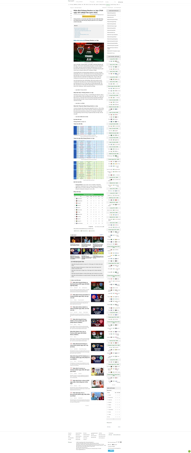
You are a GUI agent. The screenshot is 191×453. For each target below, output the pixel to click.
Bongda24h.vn (118, 448)
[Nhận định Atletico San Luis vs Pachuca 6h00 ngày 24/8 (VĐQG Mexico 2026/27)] (97, 335)
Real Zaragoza (109, 180)
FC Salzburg (118, 372)
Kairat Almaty (109, 366)
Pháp (94, 4)
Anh (82, 4)
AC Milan (118, 69)
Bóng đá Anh (78, 434)
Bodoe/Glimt (118, 349)
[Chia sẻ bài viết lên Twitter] (71, 13)
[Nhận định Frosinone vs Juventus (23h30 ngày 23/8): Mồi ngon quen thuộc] (97, 372)
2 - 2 (113, 284)
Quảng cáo (115, 444)
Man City (75, 398)
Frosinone (80, 373)
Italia (90, 4)
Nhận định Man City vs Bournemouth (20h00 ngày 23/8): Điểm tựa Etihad (80, 394)
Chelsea (109, 407)
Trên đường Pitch (100, 1)
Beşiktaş (109, 231)
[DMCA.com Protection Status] (111, 451)
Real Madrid (118, 126)
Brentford (109, 402)
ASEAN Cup (76, 4)
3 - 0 (113, 161)
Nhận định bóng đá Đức (111, 28)
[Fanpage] (117, 442)
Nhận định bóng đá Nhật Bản (112, 43)
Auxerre (118, 214)
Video (118, 4)
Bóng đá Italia (78, 439)
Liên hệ (110, 444)
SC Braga (109, 331)
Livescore (84, 439)
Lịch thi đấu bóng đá (117, 7)
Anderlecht (118, 366)
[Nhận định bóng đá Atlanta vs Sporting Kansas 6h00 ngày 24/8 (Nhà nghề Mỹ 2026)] (97, 286)
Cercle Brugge (118, 156)
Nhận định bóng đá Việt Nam (112, 19)
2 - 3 (113, 281)
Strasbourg (118, 190)
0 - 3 (113, 366)
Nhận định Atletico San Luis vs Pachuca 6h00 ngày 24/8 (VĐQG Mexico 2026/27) (78, 333)
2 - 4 (113, 287)
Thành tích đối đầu (78, 33)
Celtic (110, 347)
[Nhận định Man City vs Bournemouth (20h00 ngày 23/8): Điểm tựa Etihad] (97, 396)
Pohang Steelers (84, 230)
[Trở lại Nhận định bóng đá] (71, 20)
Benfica (110, 319)
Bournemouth (80, 398)
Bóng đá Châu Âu (78, 436)
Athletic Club (118, 179)
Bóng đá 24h (104, 7)
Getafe (110, 61)
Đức (92, 4)
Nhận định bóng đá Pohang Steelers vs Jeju (81, 28)
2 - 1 (113, 301)
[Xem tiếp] (114, 419)
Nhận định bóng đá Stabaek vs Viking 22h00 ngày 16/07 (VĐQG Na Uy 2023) (87, 273)
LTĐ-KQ (100, 4)
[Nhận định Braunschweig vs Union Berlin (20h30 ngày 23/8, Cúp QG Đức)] (97, 347)
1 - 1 (113, 235)
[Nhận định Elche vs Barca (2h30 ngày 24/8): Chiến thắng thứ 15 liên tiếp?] (97, 384)
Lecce (117, 151)
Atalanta (109, 66)
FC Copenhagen (118, 382)
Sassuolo (118, 66)
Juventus (75, 373)
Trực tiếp (69, 439)
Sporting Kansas (84, 287)
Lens (110, 214)
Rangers (109, 310)
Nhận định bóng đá (79, 40)
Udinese (109, 227)
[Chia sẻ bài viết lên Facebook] (71, 11)
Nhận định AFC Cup (110, 53)
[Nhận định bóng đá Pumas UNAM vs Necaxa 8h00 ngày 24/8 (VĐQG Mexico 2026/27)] (97, 323)
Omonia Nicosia (118, 273)
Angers (110, 130)
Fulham (109, 414)
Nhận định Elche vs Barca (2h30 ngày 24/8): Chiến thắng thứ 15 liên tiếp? (79, 382)
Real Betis (109, 195)
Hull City (109, 163)
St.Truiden (109, 272)
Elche (79, 385)
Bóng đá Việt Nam (79, 433)
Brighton (109, 88)
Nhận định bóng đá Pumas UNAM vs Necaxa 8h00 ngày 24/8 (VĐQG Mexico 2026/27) (78, 321)
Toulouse (109, 119)
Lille (117, 130)
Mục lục (76, 25)
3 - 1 (113, 179)
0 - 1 (113, 241)
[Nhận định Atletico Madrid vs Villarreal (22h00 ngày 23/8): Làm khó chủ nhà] (97, 310)
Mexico (75, 324)
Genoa (110, 102)
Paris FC (118, 121)
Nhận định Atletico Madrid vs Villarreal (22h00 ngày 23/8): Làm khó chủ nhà (79, 308)
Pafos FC (118, 328)
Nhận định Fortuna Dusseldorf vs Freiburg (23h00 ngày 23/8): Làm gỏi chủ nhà (80, 296)
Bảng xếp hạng (111, 388)
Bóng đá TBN (78, 437)
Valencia (109, 97)
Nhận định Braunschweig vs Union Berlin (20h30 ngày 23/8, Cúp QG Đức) (79, 345)
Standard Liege (109, 186)
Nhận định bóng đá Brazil (111, 36)
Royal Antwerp (109, 110)
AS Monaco (118, 144)
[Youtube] (121, 442)
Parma (110, 104)
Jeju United (92, 230)
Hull (109, 416)
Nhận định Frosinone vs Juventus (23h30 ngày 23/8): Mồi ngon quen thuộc (79, 370)
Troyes (110, 121)
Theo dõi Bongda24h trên (94, 14)
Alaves (118, 314)
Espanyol (109, 126)
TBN (84, 4)
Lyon (117, 119)
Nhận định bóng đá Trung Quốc (112, 45)
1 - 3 (113, 296)
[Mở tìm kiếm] (114, 1)
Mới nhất (92, 1)
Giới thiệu (100, 433)
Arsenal (110, 161)
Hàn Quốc (77, 230)
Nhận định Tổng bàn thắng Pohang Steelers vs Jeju (83, 30)
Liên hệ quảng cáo (102, 437)
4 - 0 (113, 190)
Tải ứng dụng (111, 433)
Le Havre (109, 144)
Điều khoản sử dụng (102, 434)
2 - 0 (113, 185)
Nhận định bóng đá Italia (111, 23)
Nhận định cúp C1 (110, 17)
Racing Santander (118, 62)
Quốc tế (97, 4)
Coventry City (119, 161)
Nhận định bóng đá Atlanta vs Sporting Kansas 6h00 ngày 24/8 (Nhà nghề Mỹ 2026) (79, 284)
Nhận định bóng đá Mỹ (111, 30)
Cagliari (118, 104)
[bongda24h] (69, 4)
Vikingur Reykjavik (109, 291)
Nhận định (108, 4)
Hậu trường (85, 437)
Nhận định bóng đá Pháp (111, 21)
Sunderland (118, 169)
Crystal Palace (118, 167)
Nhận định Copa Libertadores (112, 34)
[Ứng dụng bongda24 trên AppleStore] (118, 434)
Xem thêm (87, 405)
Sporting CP (75, 287)
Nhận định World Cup (111, 32)
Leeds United (118, 171)
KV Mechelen (118, 219)
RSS (108, 442)
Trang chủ (69, 433)
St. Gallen (118, 255)
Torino (110, 69)
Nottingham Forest (109, 172)
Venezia (109, 151)
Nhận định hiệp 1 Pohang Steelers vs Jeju (81, 29)
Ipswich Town (109, 169)
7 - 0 (113, 244)
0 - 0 (113, 239)
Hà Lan (75, 361)
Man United (118, 163)
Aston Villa (75, 312)
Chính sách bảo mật (102, 436)
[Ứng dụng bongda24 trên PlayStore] (115, 434)
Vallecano (109, 314)
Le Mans (109, 114)
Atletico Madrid (85, 312)
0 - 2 (113, 377)
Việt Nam (79, 4)
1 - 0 (113, 195)
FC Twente (109, 278)
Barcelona (75, 385)
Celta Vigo (118, 97)
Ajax (117, 287)
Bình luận (104, 4)
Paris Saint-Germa (118, 74)
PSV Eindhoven (80, 361)
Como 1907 (118, 227)
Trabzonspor (109, 241)
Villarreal (80, 312)
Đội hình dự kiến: (77, 35)
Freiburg (118, 296)
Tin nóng (71, 4)
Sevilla (118, 210)
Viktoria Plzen (118, 266)
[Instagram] (119, 442)
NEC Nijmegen (109, 350)
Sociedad (118, 195)
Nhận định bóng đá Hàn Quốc (112, 41)
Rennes (110, 73)
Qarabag (118, 278)
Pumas (79, 324)
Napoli (117, 102)
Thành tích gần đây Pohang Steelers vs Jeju (82, 34)
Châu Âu (87, 4)
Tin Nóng (69, 434)
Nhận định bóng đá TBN (111, 15)
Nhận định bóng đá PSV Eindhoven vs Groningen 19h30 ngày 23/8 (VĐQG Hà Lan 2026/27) (80, 357)
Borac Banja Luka (118, 291)
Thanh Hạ (91, 226)
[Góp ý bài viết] (71, 18)
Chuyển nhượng (113, 4)
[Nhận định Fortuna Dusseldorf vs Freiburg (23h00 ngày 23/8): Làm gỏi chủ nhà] (97, 298)
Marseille (109, 190)
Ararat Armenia (118, 236)
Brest (117, 114)
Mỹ (79, 287)
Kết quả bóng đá (110, 7)
